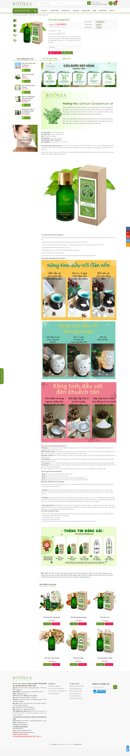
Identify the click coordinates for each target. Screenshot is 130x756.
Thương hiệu (86, 10)
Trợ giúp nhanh (74, 684)
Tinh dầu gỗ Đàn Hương (78, 617)
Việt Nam (99, 27)
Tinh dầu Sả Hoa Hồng (104, 658)
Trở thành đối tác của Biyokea (57, 691)
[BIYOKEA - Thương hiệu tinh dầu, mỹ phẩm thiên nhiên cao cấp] (22, 4)
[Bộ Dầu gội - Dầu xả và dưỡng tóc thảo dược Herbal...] (18, 112)
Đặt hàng (47, 624)
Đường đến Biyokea (54, 693)
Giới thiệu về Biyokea (54, 686)
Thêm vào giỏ (55, 53)
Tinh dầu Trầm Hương (51, 658)
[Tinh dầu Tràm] (105, 600)
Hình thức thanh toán (75, 691)
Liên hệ (111, 10)
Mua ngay (68, 53)
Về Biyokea (51, 684)
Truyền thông (54, 10)
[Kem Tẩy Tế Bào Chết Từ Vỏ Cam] (18, 65)
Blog (94, 10)
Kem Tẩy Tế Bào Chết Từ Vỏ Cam (28, 64)
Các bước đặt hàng (75, 696)
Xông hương (100, 22)
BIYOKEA (99, 24)
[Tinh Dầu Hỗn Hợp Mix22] (18, 76)
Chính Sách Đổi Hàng (75, 698)
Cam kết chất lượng (75, 693)
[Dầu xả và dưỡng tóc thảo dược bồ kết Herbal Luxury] (18, 98)
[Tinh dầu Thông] (78, 641)
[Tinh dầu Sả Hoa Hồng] (105, 641)
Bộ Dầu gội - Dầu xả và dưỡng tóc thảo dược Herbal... (28, 111)
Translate (105, 4)
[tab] (49, 59)
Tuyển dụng (102, 10)
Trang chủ (44, 10)
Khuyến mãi (66, 10)
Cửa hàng (76, 10)
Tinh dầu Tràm (105, 617)
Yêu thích (56, 624)
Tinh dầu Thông (78, 658)
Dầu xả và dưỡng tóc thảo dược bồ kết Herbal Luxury (28, 98)
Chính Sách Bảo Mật (75, 688)
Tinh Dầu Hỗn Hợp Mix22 (51, 617)
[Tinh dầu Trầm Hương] (51, 641)
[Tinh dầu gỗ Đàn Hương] (78, 600)
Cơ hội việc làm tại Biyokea (56, 688)
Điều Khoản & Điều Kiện (76, 686)
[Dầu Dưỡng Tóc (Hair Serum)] (18, 87)
